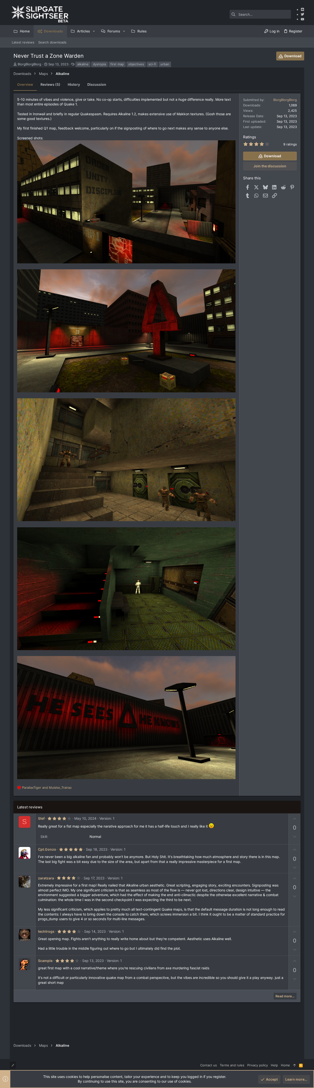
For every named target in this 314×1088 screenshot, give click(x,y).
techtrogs (46, 931)
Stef (41, 818)
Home (285, 1065)
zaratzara (46, 878)
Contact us (208, 1065)
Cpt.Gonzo (47, 849)
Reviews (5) (50, 84)
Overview (25, 84)
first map (117, 64)
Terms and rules (232, 1065)
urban (164, 64)
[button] (94, 31)
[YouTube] (302, 19)
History (74, 84)
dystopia (99, 64)
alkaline (83, 64)
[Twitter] (302, 14)
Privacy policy (257, 1065)
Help (274, 1065)
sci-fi (152, 64)
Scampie (45, 961)
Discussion (96, 84)
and (47, 787)
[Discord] (302, 9)
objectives (136, 64)
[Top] (294, 1065)
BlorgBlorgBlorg (29, 64)
